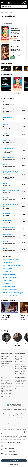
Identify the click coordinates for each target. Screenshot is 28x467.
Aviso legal (16, 414)
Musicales (9, 409)
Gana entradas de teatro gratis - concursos (7, 395)
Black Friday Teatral (6, 393)
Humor (15, 409)
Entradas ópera (5, 363)
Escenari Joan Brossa (10, 277)
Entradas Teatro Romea (20, 363)
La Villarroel (7, 271)
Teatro (4, 409)
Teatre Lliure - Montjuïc (11, 259)
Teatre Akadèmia (9, 287)
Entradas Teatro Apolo (20, 370)
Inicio (2, 12)
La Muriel (6, 284)
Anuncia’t (14, 420)
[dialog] (14, 448)
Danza (24, 409)
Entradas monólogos (6, 366)
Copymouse (14, 425)
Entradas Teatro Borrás (20, 361)
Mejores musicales (5, 388)
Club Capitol (7, 280)
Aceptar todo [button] (14, 460)
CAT (25, 2)
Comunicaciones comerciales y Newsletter (15, 418)
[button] (14, 442)
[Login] (23, 3)
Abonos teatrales (5, 380)
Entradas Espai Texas (20, 373)
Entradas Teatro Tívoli (20, 356)
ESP (25, 3)
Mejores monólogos (6, 386)
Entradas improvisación (7, 365)
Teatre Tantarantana (10, 290)
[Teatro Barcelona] (12, 3)
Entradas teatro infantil (6, 361)
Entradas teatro (5, 356)
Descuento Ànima (19, 383)
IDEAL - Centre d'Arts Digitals (13, 293)
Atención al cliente (7, 414)
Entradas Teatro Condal (20, 366)
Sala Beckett (7, 262)
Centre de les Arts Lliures (12, 296)
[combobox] (15, 6)
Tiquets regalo (4, 382)
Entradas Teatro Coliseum (18, 359)
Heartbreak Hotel (9, 274)
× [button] (26, 431)
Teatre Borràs (8, 268)
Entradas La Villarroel (20, 364)
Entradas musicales (6, 360)
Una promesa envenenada (5, 316)
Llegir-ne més (4, 440)
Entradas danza (5, 358)
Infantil (19, 409)
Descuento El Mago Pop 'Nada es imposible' (20, 381)
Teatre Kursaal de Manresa (12, 265)
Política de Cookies (12, 416)
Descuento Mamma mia (20, 385)
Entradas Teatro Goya (20, 371)
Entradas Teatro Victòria (20, 368)
